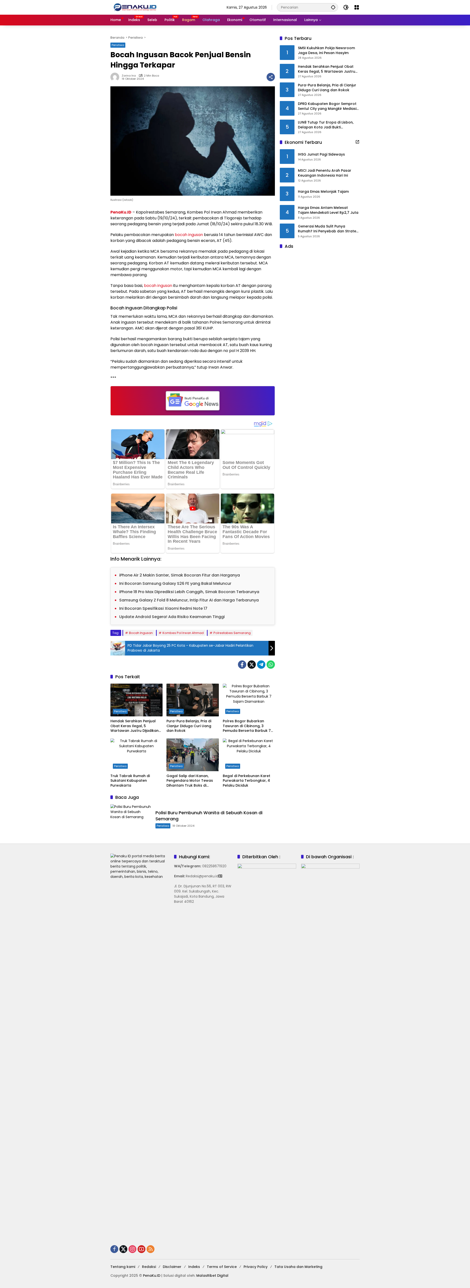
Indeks (194, 1266)
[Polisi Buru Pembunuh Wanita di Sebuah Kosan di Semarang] (131, 819)
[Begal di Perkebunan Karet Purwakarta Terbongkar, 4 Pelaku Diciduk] (249, 754)
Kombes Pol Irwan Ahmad (183, 633)
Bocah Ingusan (141, 633)
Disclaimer (172, 1266)
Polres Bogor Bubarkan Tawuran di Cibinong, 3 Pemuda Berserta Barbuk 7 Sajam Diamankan (247, 726)
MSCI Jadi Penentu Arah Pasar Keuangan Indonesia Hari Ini (324, 173)
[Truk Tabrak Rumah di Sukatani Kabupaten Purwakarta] (136, 754)
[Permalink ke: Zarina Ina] (116, 77)
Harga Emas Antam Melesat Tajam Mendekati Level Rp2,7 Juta (328, 210)
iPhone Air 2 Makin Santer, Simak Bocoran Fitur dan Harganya (179, 575)
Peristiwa (118, 45)
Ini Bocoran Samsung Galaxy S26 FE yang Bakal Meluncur (175, 583)
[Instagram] (132, 1249)
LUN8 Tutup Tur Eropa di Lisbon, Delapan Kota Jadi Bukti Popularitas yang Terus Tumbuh (326, 125)
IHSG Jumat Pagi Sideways (321, 154)
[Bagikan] (271, 77)
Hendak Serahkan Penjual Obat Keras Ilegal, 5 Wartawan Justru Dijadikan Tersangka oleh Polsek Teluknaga (134, 726)
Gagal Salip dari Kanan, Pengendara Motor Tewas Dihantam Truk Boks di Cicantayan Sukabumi (189, 781)
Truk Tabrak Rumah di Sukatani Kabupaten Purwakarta (130, 781)
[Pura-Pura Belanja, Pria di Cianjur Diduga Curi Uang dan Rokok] (192, 700)
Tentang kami (122, 1266)
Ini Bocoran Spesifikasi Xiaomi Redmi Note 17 (163, 608)
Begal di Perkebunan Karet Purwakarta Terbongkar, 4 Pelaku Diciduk (246, 781)
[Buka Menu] (357, 7)
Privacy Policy (256, 1266)
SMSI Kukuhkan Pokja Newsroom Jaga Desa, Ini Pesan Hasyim (326, 51)
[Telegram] (261, 664)
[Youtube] (141, 1249)
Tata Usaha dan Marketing (298, 1266)
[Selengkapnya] (357, 142)
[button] (333, 7)
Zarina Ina (129, 75)
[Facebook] (242, 664)
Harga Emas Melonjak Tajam (323, 192)
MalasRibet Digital (212, 1275)
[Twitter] (251, 664)
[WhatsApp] (271, 664)
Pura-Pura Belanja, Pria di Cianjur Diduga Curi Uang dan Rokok (188, 726)
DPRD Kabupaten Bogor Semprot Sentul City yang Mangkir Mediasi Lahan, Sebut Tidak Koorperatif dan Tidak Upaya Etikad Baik (327, 106)
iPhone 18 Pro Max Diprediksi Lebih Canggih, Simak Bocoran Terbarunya (189, 592)
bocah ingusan (189, 234)
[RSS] (150, 1249)
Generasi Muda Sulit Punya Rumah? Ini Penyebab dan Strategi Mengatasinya (328, 229)
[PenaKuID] (134, 7)
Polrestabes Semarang (232, 633)
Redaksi (149, 1266)
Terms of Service (222, 1266)
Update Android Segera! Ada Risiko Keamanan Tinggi (172, 617)
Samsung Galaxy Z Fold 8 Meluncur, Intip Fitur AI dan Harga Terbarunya (189, 600)
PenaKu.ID (120, 212)
